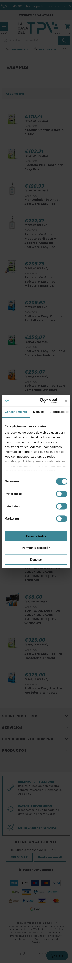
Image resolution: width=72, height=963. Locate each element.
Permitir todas (36, 536)
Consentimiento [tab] (16, 411)
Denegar (36, 559)
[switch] (61, 494)
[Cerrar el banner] (66, 400)
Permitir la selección (36, 548)
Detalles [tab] (38, 411)
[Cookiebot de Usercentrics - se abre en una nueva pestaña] (42, 400)
